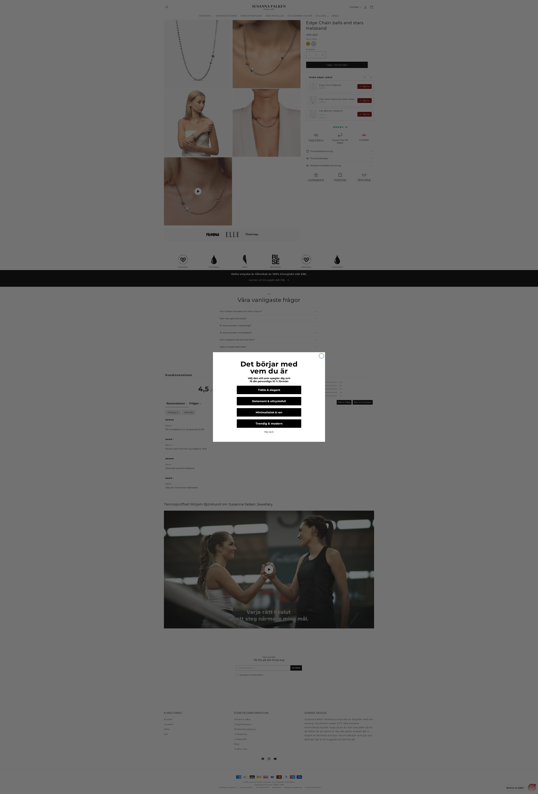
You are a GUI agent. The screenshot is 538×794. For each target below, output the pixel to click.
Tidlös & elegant (269, 390)
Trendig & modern (269, 423)
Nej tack (269, 432)
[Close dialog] (321, 355)
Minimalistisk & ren (269, 412)
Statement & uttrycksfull (269, 401)
